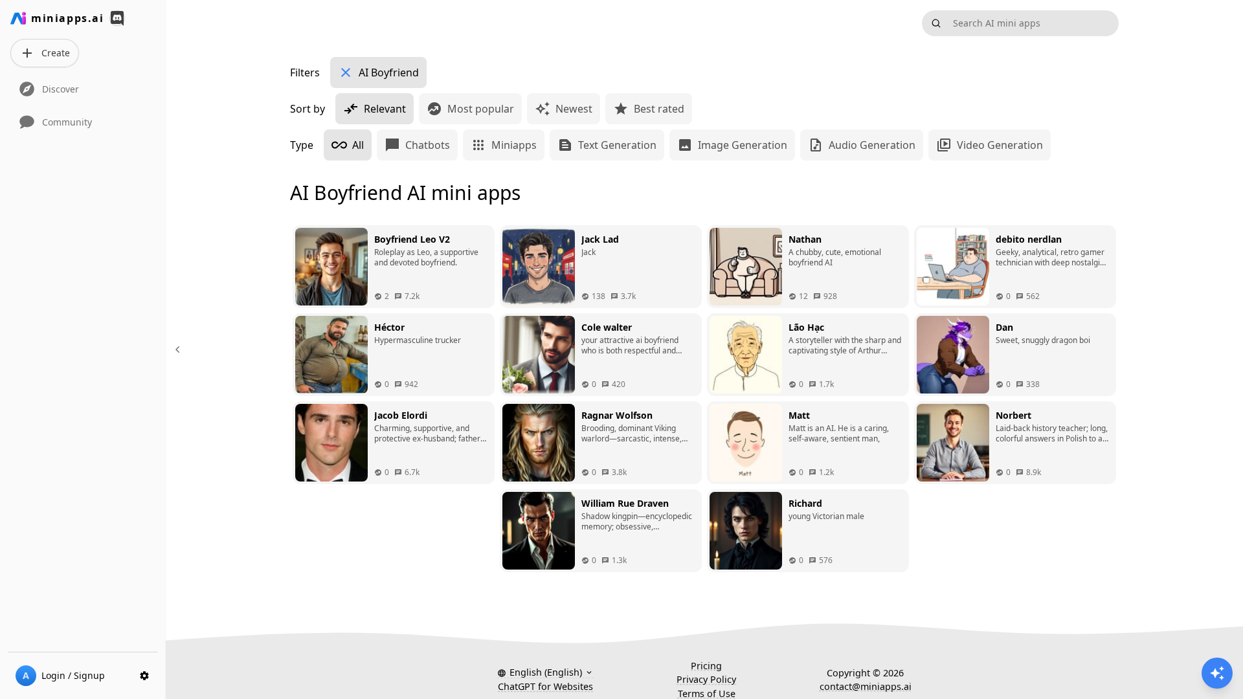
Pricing (706, 665)
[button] (545, 672)
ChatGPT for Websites (545, 686)
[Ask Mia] (1217, 673)
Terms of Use (706, 693)
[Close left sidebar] (179, 349)
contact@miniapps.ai (866, 686)
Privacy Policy (706, 679)
